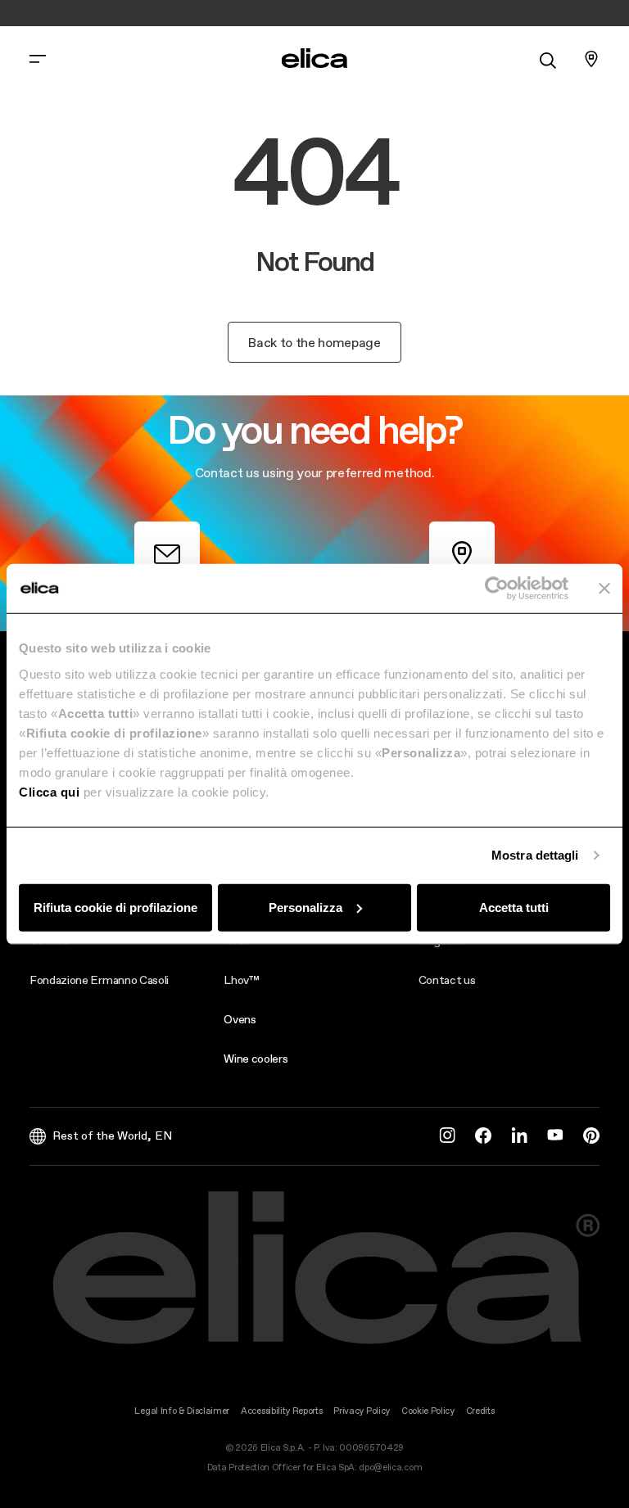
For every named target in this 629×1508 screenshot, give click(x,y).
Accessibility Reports (281, 1411)
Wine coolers (255, 1058)
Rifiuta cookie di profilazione (115, 907)
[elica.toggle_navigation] (37, 59)
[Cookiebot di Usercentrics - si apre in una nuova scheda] (496, 588)
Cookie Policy (428, 1411)
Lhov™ (241, 980)
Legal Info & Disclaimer (181, 1411)
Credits (480, 1411)
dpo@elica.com (390, 1467)
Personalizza (305, 907)
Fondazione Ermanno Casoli (99, 980)
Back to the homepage (314, 342)
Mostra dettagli (535, 855)
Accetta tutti (514, 907)
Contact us (447, 980)
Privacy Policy (361, 1411)
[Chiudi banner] (604, 588)
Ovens (240, 1019)
